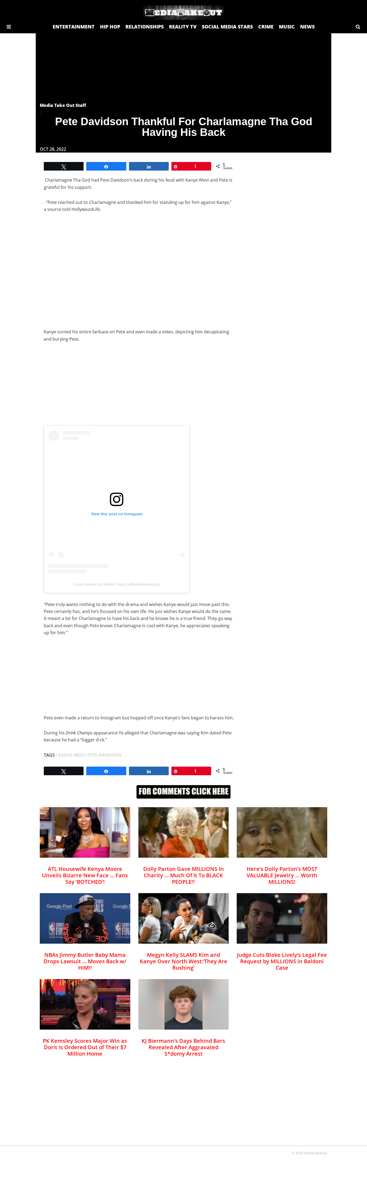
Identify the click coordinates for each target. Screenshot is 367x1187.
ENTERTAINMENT (74, 26)
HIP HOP (110, 26)
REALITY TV (182, 26)
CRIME (266, 26)
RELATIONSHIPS (144, 26)
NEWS (307, 26)
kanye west (72, 755)
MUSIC (287, 26)
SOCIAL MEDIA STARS (227, 26)
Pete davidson (104, 755)
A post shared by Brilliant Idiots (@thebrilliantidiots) (117, 584)
